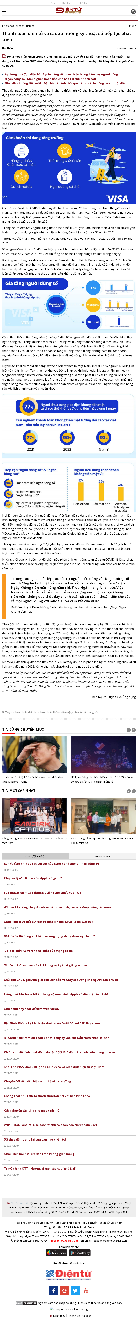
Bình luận (102, 856)
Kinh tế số (7, 25)
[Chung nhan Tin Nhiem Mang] (69, 1309)
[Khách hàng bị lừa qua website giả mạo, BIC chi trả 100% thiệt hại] (83, 821)
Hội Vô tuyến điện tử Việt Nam (47, 1203)
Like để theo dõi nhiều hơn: (69, 1263)
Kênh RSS (58, 1315)
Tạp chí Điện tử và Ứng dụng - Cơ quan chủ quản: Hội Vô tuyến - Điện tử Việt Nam (69, 1222)
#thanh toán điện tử (25, 712)
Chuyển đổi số (74, 1203)
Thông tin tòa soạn (79, 1315)
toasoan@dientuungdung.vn (109, 1240)
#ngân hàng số (88, 712)
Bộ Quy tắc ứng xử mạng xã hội (93, 1207)
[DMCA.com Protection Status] (26, 1303)
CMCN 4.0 (100, 1212)
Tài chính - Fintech (24, 25)
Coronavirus (86, 1212)
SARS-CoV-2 (58, 1212)
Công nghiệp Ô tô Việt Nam (32, 1207)
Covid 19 (72, 1212)
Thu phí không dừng (61, 1207)
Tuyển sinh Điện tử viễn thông (32, 1212)
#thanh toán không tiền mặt (54, 712)
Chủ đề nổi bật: (19, 1203)
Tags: (9, 712)
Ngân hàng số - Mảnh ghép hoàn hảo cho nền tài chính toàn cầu (50, 79)
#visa (75, 712)
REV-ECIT (67, 2)
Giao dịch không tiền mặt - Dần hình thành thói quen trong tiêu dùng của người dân (65, 83)
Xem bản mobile (69, 1247)
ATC (53, 2)
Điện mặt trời (92, 1203)
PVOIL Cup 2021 (117, 1212)
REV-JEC (83, 2)
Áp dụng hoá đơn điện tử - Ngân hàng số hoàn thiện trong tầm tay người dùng (61, 74)
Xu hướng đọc (35, 856)
